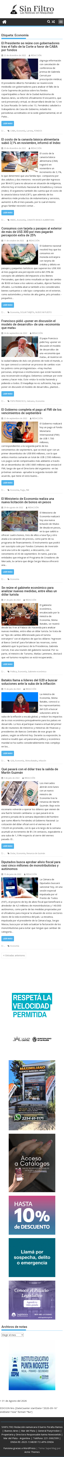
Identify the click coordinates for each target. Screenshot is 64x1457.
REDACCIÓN (36, 55)
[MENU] (61, 21)
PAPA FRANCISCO (18, 401)
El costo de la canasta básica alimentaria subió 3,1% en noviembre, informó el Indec (31, 141)
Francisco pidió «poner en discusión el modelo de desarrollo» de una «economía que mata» (30, 324)
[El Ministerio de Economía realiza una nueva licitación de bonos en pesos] (19, 512)
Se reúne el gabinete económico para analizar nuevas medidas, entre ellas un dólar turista (29, 591)
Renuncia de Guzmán (36, 853)
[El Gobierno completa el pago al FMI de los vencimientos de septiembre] (19, 423)
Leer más (7, 123)
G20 (12, 760)
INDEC (13, 220)
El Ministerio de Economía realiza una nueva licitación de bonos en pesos (27, 500)
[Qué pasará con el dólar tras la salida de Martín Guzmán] (19, 783)
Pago (22, 490)
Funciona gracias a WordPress (19, 1448)
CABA (12, 130)
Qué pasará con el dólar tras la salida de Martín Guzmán (29, 770)
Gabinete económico (37, 671)
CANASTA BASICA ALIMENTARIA (40, 220)
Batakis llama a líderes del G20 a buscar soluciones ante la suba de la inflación (29, 682)
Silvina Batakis (31, 760)
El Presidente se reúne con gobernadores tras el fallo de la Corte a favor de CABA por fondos (30, 46)
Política (13, 671)
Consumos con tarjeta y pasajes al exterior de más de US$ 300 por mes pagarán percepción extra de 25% (31, 232)
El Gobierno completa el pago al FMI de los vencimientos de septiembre (31, 411)
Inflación (42, 760)
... (4, 130)
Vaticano (30, 401)
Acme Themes (32, 1451)
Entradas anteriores (15, 955)
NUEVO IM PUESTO (43, 312)
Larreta (30, 130)
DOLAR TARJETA (27, 312)
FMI (27, 490)
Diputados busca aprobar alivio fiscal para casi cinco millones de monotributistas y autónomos (30, 865)
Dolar (12, 853)
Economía (21, 130)
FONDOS (38, 130)
